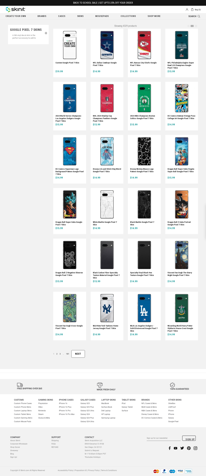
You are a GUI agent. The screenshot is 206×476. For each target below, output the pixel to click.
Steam (41, 414)
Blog (12, 454)
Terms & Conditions (109, 470)
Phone (171, 411)
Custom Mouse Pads (22, 421)
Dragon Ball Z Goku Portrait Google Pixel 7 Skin (179, 223)
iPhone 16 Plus (65, 407)
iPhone (171, 414)
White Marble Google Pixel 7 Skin (105, 223)
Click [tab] (46, 33)
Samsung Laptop (108, 418)
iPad (123, 403)
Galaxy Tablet (127, 407)
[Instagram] (195, 448)
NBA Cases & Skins (149, 411)
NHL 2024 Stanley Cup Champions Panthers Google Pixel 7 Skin (105, 118)
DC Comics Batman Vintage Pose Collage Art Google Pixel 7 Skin (181, 117)
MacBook (105, 403)
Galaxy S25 (85, 403)
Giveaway (14, 450)
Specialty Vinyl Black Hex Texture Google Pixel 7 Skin (142, 274)
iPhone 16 (63, 403)
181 (67, 354)
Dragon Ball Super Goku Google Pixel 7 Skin (68, 223)
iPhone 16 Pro (65, 411)
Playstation (43, 403)
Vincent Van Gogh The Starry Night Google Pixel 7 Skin (180, 274)
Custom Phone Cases (23, 403)
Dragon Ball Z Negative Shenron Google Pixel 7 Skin (69, 274)
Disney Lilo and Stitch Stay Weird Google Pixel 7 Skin (107, 170)
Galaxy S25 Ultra (87, 411)
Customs (19, 400)
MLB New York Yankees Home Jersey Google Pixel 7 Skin (105, 327)
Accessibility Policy (65, 470)
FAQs (53, 444)
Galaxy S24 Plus (87, 418)
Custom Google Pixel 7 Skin (67, 63)
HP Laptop (105, 414)
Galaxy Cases (88, 400)
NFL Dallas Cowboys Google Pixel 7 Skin (105, 64)
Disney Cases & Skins (150, 414)
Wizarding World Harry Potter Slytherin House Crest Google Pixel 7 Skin (180, 328)
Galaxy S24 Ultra (87, 421)
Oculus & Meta (44, 418)
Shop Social (15, 447)
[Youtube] (175, 448)
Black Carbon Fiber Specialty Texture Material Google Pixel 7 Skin (106, 275)
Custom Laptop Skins (23, 411)
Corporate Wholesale (18, 444)
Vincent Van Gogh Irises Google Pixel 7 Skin (69, 327)
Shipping (55, 440)
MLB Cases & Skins (149, 407)
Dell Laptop (106, 411)
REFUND (54, 447)
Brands (145, 400)
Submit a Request (92, 450)
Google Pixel (173, 421)
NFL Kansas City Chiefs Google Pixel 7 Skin (143, 64)
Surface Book (106, 407)
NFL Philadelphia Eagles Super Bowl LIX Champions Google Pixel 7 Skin (181, 65)
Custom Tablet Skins (22, 414)
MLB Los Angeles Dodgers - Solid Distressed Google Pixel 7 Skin (143, 328)
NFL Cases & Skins (149, 403)
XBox (40, 407)
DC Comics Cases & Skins (151, 418)
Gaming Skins (45, 400)
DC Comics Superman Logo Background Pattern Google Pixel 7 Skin (69, 171)
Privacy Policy (94, 470)
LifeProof (172, 407)
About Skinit (15, 440)
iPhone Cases (66, 400)
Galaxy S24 (85, 414)
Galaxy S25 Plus (87, 407)
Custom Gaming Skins (23, 418)
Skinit (15, 9)
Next (78, 353)
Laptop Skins (108, 400)
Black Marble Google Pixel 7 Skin (142, 223)
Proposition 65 (81, 470)
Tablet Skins (128, 400)
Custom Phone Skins (22, 407)
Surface (125, 411)
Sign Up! (13, 457)
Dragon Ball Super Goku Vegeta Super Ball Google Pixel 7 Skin (181, 170)
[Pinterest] (189, 448)
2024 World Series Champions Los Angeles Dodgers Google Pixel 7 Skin (68, 118)
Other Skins (174, 400)
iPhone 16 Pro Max (66, 414)
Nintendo (42, 411)
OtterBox (171, 403)
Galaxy (171, 418)
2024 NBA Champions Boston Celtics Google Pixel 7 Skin (142, 117)
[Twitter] (182, 448)
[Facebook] (170, 448)
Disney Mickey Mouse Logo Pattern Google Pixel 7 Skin (142, 170)
